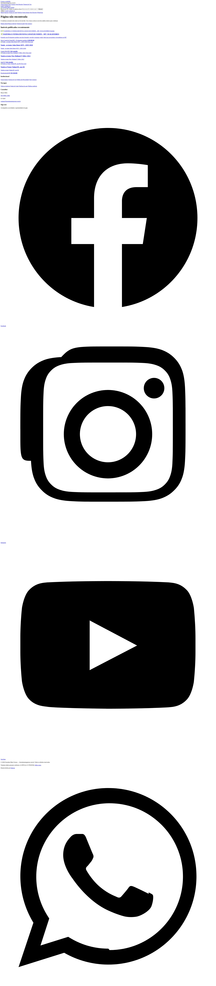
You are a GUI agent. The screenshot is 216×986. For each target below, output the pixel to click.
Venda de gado (21, 23)
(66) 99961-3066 (5, 95)
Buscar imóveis (12, 23)
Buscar (40, 9)
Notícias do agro (23, 86)
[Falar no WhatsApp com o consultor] (108, 984)
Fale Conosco (12, 4)
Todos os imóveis (5, 86)
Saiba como (38, 765)
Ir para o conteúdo (5, 1)
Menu (2, 11)
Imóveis (6, 12)
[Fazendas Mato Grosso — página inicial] (7, 7)
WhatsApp (40, 12)
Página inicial (4, 23)
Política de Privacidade (23, 79)
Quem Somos (4, 4)
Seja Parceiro (19, 4)
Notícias (19, 12)
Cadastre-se (7, 6)
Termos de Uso (27, 4)
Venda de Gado (13, 12)
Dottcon (13, 768)
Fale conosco (28, 23)
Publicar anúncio (32, 86)
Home (2, 12)
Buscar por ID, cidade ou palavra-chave (11, 9)
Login (2, 6)
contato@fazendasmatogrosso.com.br (11, 101)
